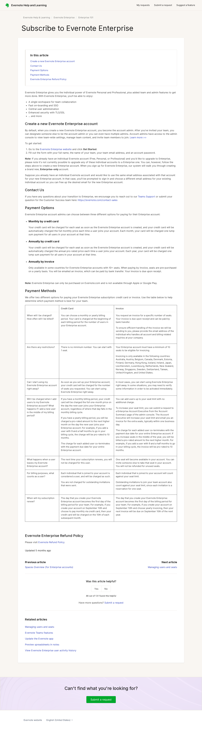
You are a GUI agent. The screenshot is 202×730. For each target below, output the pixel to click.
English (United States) (58, 720)
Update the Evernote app (39, 638)
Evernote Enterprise (64, 17)
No (106, 588)
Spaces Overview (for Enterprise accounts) (49, 567)
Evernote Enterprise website (56, 149)
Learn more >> (138, 137)
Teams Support (146, 196)
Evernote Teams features (39, 632)
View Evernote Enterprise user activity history (50, 650)
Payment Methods (39, 74)
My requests (143, 5)
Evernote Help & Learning (36, 17)
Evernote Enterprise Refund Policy (48, 79)
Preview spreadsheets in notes (42, 644)
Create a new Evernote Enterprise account (52, 61)
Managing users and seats (162, 567)
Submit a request (163, 5)
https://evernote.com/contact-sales (97, 200)
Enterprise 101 (85, 17)
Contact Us (36, 65)
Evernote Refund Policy (51, 542)
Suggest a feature (185, 5)
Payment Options (39, 70)
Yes (96, 588)
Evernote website (33, 720)
